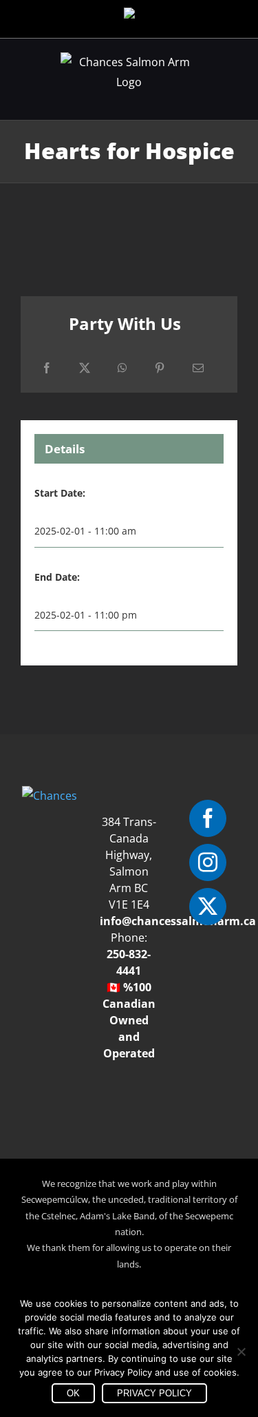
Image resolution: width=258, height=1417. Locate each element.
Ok (73, 1393)
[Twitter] (207, 906)
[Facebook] (46, 368)
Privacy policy (154, 1393)
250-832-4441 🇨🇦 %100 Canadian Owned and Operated (129, 1004)
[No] (241, 1351)
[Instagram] (207, 862)
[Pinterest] (159, 368)
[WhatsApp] (122, 368)
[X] (84, 368)
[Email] (198, 368)
